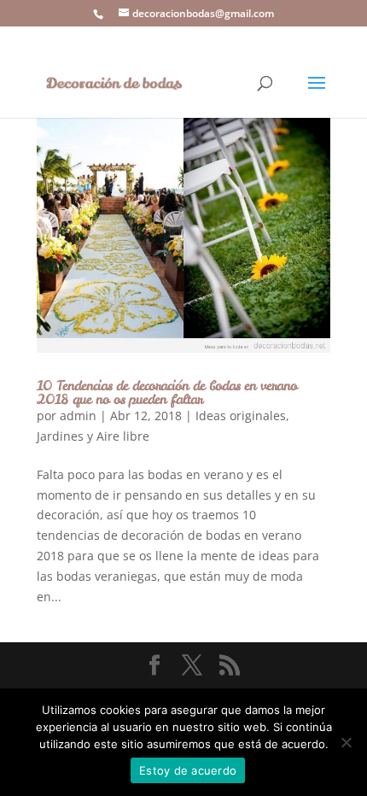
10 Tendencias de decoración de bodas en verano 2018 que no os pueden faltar (167, 392)
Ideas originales (240, 415)
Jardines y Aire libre (93, 436)
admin (78, 415)
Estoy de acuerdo (187, 770)
